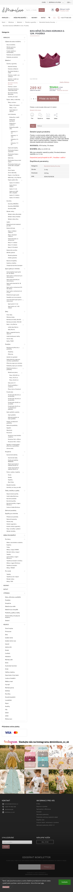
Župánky (10, 479)
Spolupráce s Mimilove (43, 809)
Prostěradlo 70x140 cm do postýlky (14, 399)
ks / (45, 842)
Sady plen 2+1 (11, 383)
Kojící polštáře (12, 415)
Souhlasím (65, 882)
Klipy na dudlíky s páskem (14, 528)
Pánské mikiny (10, 579)
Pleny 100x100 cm (14, 375)
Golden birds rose (10, 641)
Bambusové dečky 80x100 (14, 319)
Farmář (7, 684)
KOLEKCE (6, 624)
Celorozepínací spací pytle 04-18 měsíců (14, 272)
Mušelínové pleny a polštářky (12, 368)
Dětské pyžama (11, 252)
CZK (68, 2)
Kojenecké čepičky (13, 148)
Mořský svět (9, 659)
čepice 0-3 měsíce (14, 195)
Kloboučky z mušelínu (12, 124)
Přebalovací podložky (12, 516)
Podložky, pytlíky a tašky (12, 612)
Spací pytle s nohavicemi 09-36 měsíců (14, 287)
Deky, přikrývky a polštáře (13, 597)
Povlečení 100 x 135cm (14, 441)
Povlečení (9, 432)
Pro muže (8, 571)
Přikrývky (10, 354)
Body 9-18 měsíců (13, 247)
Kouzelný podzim (10, 697)
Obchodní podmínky (42, 814)
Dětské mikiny (10, 211)
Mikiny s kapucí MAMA (13, 549)
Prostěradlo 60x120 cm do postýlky (14, 395)
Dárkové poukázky (10, 510)
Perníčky (7, 694)
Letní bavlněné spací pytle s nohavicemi (14, 300)
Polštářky (10, 352)
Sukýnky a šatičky (11, 263)
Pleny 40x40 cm (13, 380)
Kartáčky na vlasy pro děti (14, 487)
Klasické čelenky (12, 66)
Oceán (7, 650)
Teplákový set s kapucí (13, 576)
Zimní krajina (9, 628)
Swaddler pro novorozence (14, 297)
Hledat (41, 10)
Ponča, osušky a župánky (13, 472)
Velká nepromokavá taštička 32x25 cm (13, 468)
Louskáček (8, 700)
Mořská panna (9, 687)
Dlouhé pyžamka (12, 255)
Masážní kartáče (11, 485)
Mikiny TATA (10, 581)
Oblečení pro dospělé (11, 609)
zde (42, 883)
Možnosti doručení (62, 90)
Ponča (9, 475)
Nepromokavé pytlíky (12, 494)
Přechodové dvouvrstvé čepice (14, 160)
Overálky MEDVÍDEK (13, 206)
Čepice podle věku (13, 180)
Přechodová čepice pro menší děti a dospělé (14, 164)
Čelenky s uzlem (12, 86)
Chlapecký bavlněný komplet (14, 265)
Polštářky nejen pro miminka (14, 365)
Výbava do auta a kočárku (13, 41)
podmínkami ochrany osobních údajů (36, 874)
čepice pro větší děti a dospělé (13, 191)
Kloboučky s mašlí (14, 117)
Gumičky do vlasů (13, 96)
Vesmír (7, 644)
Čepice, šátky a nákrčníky (13, 99)
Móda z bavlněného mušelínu (15, 542)
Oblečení (7, 60)
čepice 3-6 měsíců (14, 197)
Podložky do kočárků (12, 57)
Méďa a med (9, 681)
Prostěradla (10, 392)
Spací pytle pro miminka (12, 268)
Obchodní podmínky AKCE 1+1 (45, 825)
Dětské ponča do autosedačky (11, 47)
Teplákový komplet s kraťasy (14, 560)
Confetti (7, 653)
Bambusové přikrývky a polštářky (13, 348)
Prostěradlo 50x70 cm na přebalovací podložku (14, 407)
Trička (8, 547)
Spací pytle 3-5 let (13, 304)
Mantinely (9, 430)
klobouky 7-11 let (14, 143)
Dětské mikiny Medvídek (14, 214)
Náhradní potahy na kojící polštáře (13, 417)
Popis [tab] (33, 126)
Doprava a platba (55, 2)
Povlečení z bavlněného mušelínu (14, 436)
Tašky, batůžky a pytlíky (12, 490)
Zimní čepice (11, 170)
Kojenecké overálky (12, 250)
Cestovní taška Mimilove (13, 507)
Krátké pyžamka (12, 257)
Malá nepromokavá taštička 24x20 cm (13, 464)
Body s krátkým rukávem (12, 231)
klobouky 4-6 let (14, 139)
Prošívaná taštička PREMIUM (13, 460)
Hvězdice (8, 656)
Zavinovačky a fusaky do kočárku (12, 616)
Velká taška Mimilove (12, 496)
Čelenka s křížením (13, 69)
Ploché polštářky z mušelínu (13, 385)
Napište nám (40, 820)
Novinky (6, 585)
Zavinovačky (10, 448)
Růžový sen (8, 719)
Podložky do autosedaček (13, 55)
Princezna (8, 631)
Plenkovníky (10, 521)
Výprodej (6, 593)
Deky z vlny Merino (12, 324)
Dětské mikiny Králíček (14, 216)
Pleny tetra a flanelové (14, 389)
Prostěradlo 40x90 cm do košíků (14, 403)
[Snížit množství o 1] (31, 99)
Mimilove (6, 37)
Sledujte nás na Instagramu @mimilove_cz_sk (44, 741)
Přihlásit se (47, 867)
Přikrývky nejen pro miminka (14, 363)
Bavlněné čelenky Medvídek (13, 93)
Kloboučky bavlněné (12, 120)
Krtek (6, 669)
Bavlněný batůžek (11, 498)
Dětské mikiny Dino (13, 219)
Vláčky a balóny (10, 672)
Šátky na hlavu (12, 102)
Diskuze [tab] (39, 126)
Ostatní (7, 620)
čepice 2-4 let (13, 189)
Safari (7, 712)
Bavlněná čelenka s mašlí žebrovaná (13, 89)
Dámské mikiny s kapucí (13, 552)
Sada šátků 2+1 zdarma (13, 110)
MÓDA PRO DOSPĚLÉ (9, 535)
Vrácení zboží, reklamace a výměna (47, 822)
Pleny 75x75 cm (13, 377)
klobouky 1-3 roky (14, 136)
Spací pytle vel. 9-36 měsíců (13, 307)
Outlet (5, 589)
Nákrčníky (10, 158)
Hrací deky (9, 314)
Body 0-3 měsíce (12, 242)
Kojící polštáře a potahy (13, 412)
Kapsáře (9, 428)
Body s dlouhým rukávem (12, 235)
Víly (6, 709)
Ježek (7, 716)
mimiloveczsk (9, 809)
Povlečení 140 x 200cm (14, 439)
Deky (6, 311)
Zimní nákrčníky (12, 172)
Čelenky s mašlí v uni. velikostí (14, 75)
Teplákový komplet (12, 565)
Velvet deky (10, 338)
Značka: (64, 82)
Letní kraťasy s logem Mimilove (12, 557)
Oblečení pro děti (10, 606)
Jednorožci (8, 647)
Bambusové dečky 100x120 (14, 322)
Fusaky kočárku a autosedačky (11, 51)
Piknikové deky (11, 317)
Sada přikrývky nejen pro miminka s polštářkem (13, 360)
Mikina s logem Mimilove (13, 563)
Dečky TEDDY (10, 341)
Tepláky (9, 554)
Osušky (10, 477)
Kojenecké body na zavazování (13, 239)
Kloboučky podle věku (13, 127)
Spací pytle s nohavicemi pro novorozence (14, 276)
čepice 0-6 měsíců (14, 182)
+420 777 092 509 (10, 806)
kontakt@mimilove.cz (11, 804)
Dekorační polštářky (12, 425)
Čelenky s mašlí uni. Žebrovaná (13, 79)
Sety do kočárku (11, 44)
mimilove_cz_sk (10, 812)
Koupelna (8, 451)
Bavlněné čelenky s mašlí (13, 71)
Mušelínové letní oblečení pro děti (14, 225)
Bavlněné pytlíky (11, 501)
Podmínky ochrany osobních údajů (47, 817)
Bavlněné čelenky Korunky (13, 83)
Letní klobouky (12, 114)
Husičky (7, 706)
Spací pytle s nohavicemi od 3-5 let (14, 291)
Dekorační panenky (12, 519)
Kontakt (39, 812)
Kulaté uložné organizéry (13, 526)
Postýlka (7, 344)
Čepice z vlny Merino (13, 175)
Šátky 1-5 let (12, 107)
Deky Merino (11, 329)
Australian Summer (11, 666)
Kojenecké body (11, 228)
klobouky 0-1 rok (14, 132)
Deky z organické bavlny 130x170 (13, 333)
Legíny (8, 222)
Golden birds (9, 637)
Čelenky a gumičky (12, 63)
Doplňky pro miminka (11, 513)
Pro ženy (7, 539)
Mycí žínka (11, 482)
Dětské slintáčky (11, 531)
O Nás (44, 2)
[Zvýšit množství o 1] (35, 99)
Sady (9, 168)
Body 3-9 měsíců (12, 245)
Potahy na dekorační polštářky (12, 422)
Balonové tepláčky (12, 260)
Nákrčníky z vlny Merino (14, 177)
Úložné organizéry (12, 524)
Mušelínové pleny (13, 372)
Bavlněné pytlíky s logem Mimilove (13, 504)
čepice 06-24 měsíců (13, 185)
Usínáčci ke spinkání (12, 357)
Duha (6, 662)
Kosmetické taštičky (12, 455)
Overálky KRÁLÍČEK (13, 203)
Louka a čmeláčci (10, 678)
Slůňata (7, 691)
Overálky (9, 201)
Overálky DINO (12, 208)
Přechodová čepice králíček (13, 154)
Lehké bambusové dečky (13, 336)
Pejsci (7, 703)
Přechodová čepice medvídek (13, 150)
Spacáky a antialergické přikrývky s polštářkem (13, 445)
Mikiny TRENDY (11, 568)
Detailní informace (35, 110)
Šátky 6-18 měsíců (14, 105)
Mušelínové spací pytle (13, 295)
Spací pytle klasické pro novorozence (13, 280)
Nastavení (6, 887)
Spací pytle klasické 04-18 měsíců (14, 284)
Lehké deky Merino (13, 327)
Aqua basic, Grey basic (12, 675)
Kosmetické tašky (13, 457)
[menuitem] (7, 17)
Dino (6, 634)
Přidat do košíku (48, 98)
